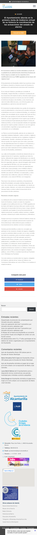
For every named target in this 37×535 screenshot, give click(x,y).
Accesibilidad (14, 528)
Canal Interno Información (10, 522)
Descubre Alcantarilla (9, 516)
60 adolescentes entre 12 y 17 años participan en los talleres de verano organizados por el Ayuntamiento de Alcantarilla (18, 341)
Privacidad (30, 528)
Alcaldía (19, 14)
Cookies (23, 528)
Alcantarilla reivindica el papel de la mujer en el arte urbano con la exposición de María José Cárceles (17, 365)
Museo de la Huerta (9, 508)
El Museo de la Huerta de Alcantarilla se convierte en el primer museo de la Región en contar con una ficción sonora (18, 334)
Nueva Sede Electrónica (10, 506)
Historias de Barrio (8, 514)
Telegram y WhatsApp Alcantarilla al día (15, 519)
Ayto (2, 352)
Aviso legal (5, 528)
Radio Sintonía (7, 511)
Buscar (3, 305)
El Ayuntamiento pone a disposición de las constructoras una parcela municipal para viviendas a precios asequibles (16, 373)
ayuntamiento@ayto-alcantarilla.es (20, 1)
